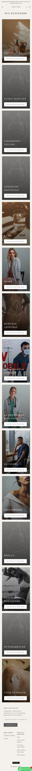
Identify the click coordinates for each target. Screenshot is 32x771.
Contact (6, 738)
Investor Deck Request (21, 741)
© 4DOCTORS (16, 766)
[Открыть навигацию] (2, 7)
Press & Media (21, 755)
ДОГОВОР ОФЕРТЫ (9, 735)
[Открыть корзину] (29, 7)
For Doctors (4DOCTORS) (20, 746)
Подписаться (10, 724)
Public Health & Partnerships (21, 751)
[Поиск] (26, 7)
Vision (18, 737)
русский (15, 762)
